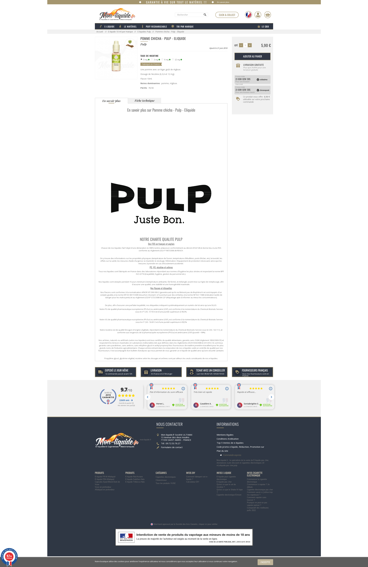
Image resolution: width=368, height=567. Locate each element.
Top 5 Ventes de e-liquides (230, 442)
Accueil (99, 31)
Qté (236, 45)
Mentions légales (225, 434)
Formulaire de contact (172, 447)
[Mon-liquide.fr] (115, 14)
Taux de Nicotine (149, 55)
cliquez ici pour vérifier (208, 524)
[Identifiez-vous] (257, 14)
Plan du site (222, 450)
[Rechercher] (204, 15)
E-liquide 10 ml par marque (120, 31)
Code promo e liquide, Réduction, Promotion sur (240, 446)
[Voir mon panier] (267, 14)
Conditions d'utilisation (228, 438)
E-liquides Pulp (144, 31)
